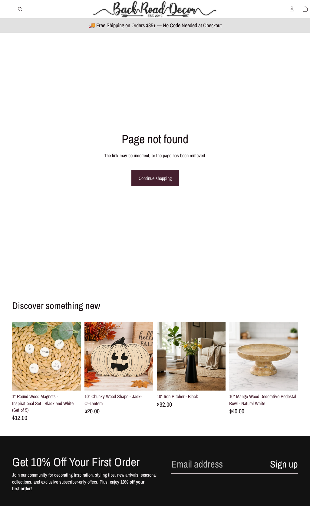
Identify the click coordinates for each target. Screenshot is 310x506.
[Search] (20, 9)
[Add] (71, 381)
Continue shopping (155, 178)
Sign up (284, 464)
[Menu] (7, 9)
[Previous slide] (18, 356)
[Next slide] (74, 356)
